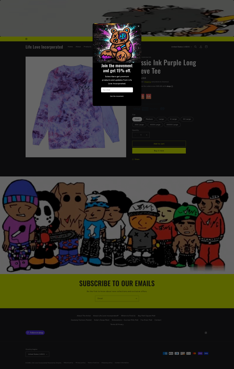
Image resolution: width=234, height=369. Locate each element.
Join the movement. (117, 96)
